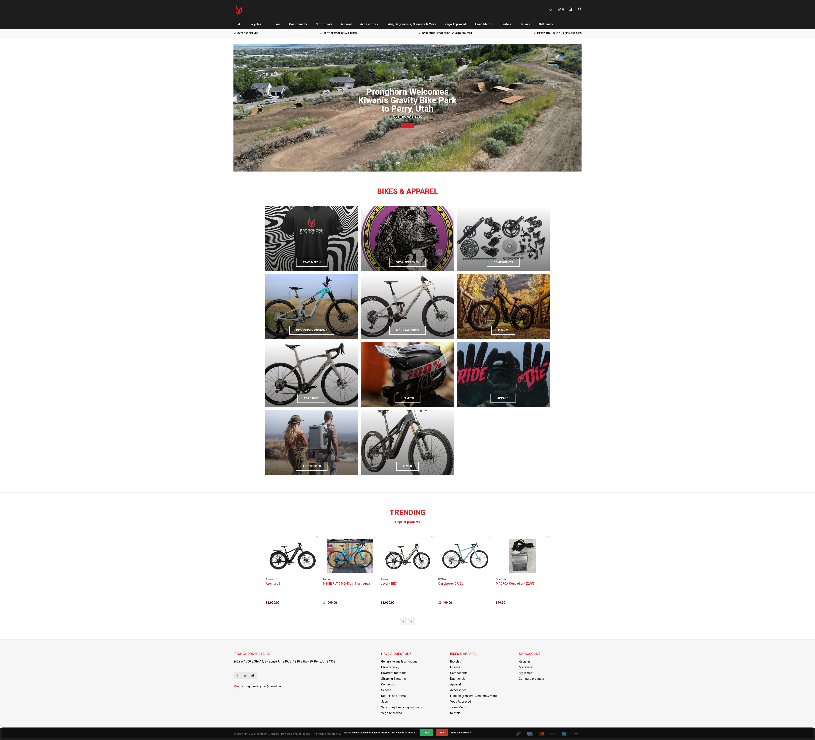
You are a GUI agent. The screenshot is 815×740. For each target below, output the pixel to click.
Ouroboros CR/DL (393, 583)
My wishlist (526, 673)
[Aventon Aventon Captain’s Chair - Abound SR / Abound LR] (522, 556)
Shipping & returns (393, 678)
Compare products (531, 678)
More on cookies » (461, 732)
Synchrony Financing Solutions (401, 707)
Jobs (384, 701)
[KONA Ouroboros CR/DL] (407, 556)
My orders (525, 667)
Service (525, 24)
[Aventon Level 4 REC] (350, 556)
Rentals (506, 24)
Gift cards (546, 24)
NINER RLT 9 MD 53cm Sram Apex (289, 583)
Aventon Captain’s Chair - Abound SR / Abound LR (522, 584)
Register (524, 661)
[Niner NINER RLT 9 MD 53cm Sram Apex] (292, 556)
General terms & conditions (399, 661)
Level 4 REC (331, 583)
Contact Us (388, 684)
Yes (426, 732)
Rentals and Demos (394, 696)
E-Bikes (275, 24)
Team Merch (483, 24)
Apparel (346, 24)
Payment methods (393, 673)
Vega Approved (455, 24)
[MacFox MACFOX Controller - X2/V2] (465, 556)
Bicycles (255, 24)
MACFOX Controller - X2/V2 (457, 583)
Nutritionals (324, 24)
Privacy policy (390, 667)
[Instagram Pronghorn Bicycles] (245, 675)
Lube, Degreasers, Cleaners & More (411, 24)
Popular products (407, 522)
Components (298, 24)
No (442, 732)
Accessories (369, 24)
